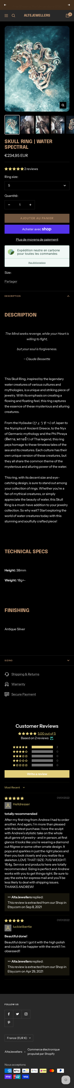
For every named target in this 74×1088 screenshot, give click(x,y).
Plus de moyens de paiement (37, 239)
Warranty (18, 684)
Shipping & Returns (25, 674)
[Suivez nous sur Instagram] (26, 1014)
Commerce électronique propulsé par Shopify (44, 1052)
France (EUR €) (17, 1038)
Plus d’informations (37, 262)
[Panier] (67, 15)
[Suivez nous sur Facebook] (9, 1014)
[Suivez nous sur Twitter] (17, 1014)
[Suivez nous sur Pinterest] (9, 1022)
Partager (11, 281)
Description (13, 296)
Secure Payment (23, 694)
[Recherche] (13, 15)
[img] (14, 798)
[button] (14, 169)
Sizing (9, 660)
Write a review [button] (37, 774)
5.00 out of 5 (47, 733)
